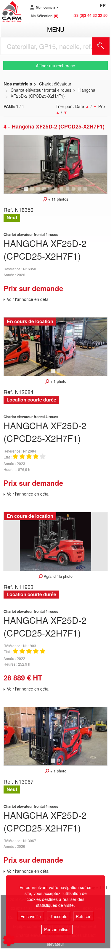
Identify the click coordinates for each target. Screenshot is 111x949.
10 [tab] (81, 191)
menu (55, 29)
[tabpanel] (55, 164)
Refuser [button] (83, 916)
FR (103, 5)
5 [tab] (50, 191)
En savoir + (30, 916)
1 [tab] (27, 191)
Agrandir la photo (58, 576)
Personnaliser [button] (57, 929)
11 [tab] (87, 191)
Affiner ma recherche (55, 66)
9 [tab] (74, 191)
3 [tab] (39, 191)
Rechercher (108, 46)
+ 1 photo (57, 381)
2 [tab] (33, 191)
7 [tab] (62, 191)
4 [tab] (45, 191)
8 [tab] (68, 191)
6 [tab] (56, 191)
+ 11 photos (57, 199)
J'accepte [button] (58, 916)
